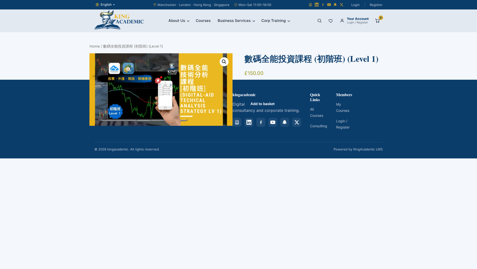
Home (94, 46)
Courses (203, 20)
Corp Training (273, 20)
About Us (176, 20)
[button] (224, 61)
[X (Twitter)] (341, 4)
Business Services (234, 20)
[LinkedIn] (316, 4)
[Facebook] (323, 4)
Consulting (318, 126)
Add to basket (262, 104)
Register (376, 5)
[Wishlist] (331, 20)
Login (355, 5)
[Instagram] (310, 4)
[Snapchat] (335, 4)
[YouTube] (329, 4)
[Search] (319, 20)
